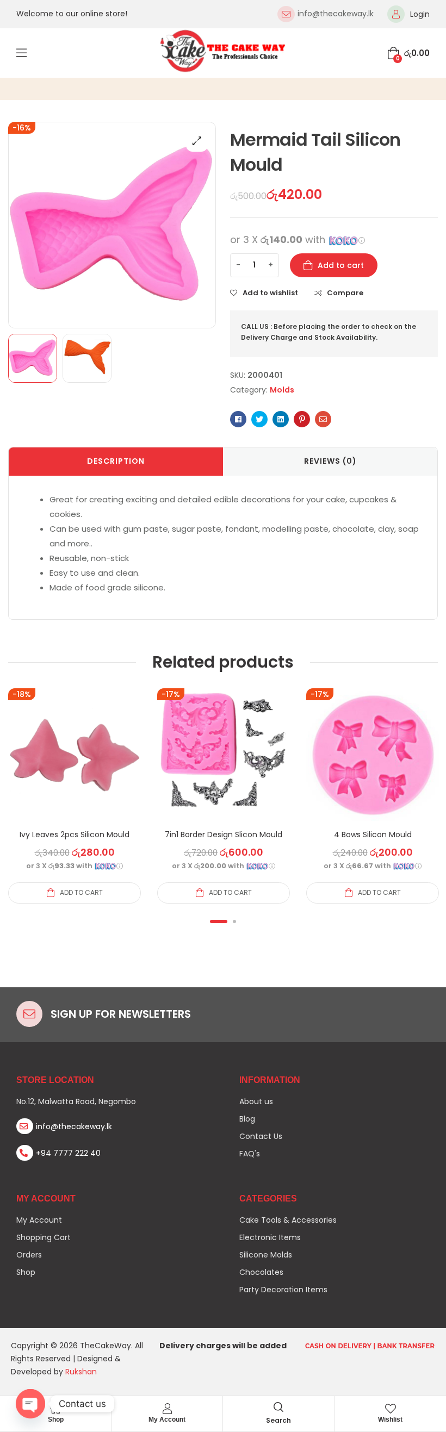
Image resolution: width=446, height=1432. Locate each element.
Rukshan (81, 1371)
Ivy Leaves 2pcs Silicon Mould (74, 834)
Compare (345, 293)
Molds (282, 389)
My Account (166, 1419)
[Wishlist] (390, 1408)
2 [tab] (234, 921)
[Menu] (21, 53)
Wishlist (390, 1419)
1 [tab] (218, 921)
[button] (197, 141)
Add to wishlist (270, 293)
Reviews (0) (330, 461)
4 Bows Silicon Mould (373, 834)
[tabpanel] (74, 795)
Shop (56, 1419)
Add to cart (341, 265)
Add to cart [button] (81, 892)
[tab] (116, 461)
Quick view (74, 768)
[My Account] (167, 1408)
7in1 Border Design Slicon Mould (223, 834)
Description (116, 461)
